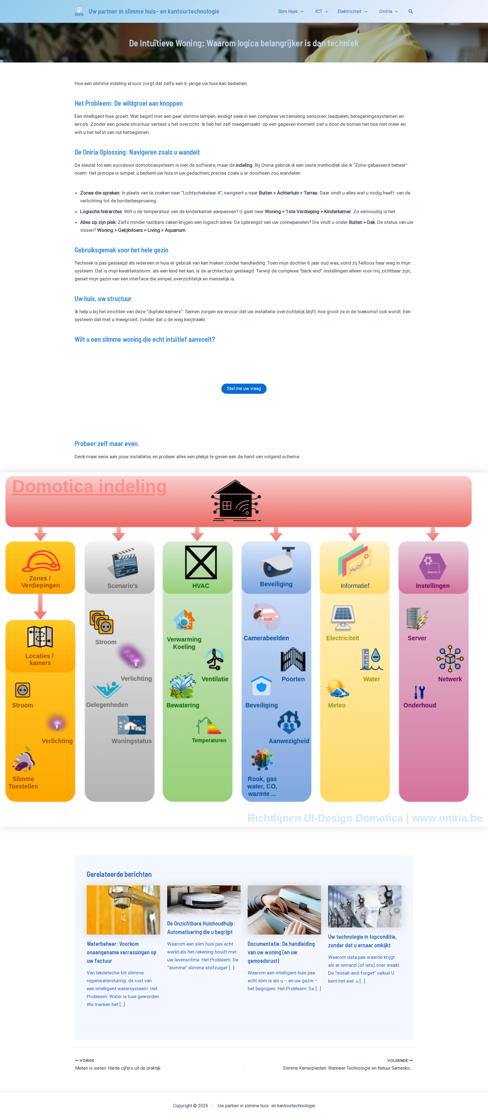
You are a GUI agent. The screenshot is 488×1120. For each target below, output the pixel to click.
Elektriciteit (349, 11)
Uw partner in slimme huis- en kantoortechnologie (154, 11)
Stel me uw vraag (244, 388)
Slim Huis (287, 11)
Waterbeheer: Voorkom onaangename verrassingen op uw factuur (121, 952)
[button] (300, 11)
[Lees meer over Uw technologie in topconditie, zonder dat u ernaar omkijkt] (365, 906)
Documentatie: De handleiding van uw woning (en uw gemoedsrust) (281, 952)
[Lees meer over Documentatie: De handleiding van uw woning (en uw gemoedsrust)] (284, 910)
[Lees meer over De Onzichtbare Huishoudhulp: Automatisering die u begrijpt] (204, 899)
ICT (318, 11)
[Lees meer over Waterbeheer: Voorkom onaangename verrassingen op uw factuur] (123, 910)
